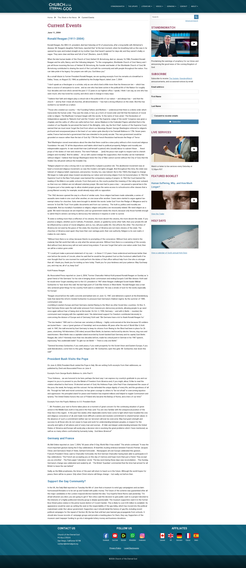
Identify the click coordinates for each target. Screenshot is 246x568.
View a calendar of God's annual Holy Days (169, 253)
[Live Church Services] (175, 149)
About (193, 6)
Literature (146, 6)
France (188, 540)
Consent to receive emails (166, 116)
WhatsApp (132, 540)
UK (171, 540)
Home (50, 17)
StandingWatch (117, 6)
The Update (133, 6)
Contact (183, 6)
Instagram (142, 540)
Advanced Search (191, 21)
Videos (159, 6)
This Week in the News (67, 17)
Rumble (123, 540)
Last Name (156, 106)
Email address (157, 87)
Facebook (106, 540)
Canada (162, 540)
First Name (156, 96)
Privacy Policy (115, 548)
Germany (179, 540)
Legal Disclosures (131, 548)
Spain (196, 540)
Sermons (171, 6)
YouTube (115, 540)
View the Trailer (157, 214)
